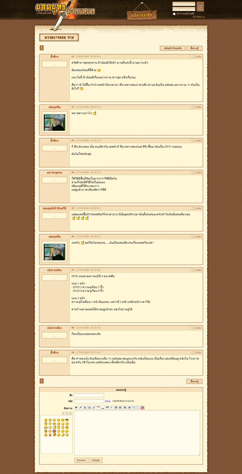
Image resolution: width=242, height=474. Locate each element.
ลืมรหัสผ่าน (198, 16)
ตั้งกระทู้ (194, 48)
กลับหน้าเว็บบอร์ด (172, 48)
